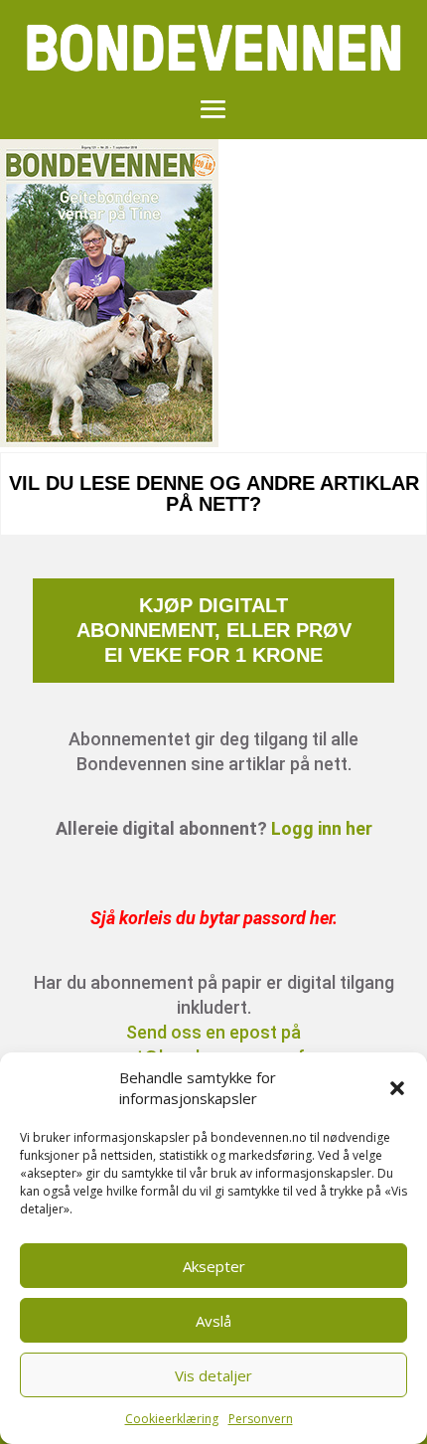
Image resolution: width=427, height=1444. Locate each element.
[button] (397, 1088)
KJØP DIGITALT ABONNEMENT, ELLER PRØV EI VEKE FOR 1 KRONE (214, 630)
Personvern (260, 1418)
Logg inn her (321, 828)
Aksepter (214, 1266)
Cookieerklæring (171, 1418)
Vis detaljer (213, 1375)
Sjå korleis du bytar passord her (211, 917)
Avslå (213, 1321)
